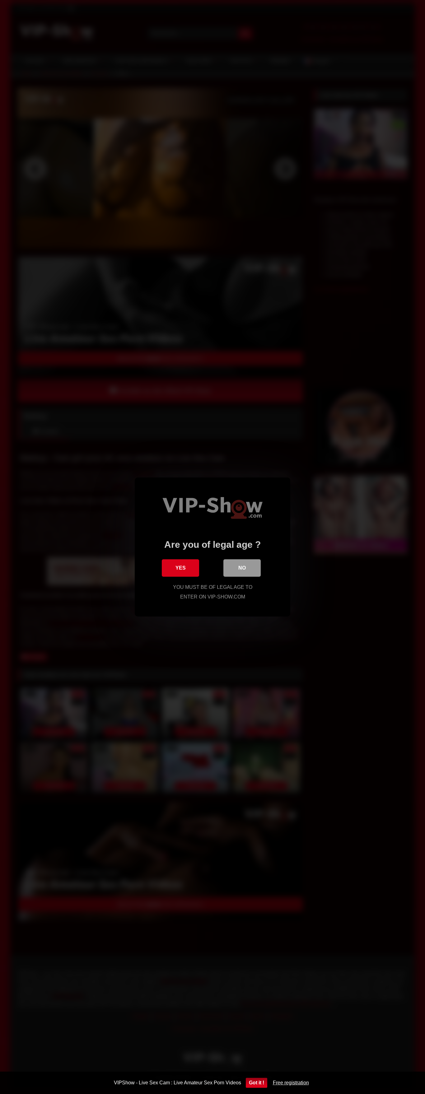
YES (180, 567)
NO (242, 567)
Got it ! (256, 1082)
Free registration (291, 1082)
